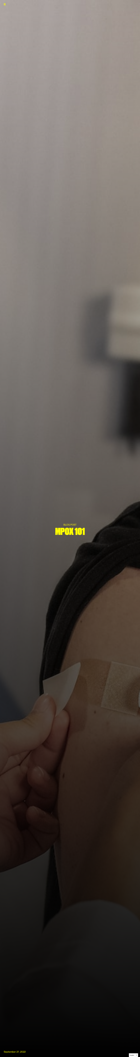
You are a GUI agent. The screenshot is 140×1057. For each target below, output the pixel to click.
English (132, 1055)
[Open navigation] (5, 4)
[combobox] (133, 1055)
